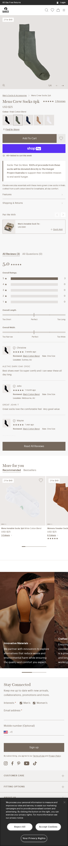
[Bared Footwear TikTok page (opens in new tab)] (35, 763)
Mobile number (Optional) (19, 726)
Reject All (19, 827)
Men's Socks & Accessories (15, 96)
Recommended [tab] (12, 470)
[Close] (64, 802)
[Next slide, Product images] (62, 85)
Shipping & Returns (13, 203)
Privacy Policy (55, 756)
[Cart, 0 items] (58, 10)
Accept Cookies (48, 827)
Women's (42, 703)
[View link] (27, 620)
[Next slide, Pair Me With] (63, 214)
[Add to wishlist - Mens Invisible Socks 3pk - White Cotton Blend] (40, 480)
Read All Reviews (34, 446)
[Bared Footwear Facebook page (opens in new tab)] (12, 763)
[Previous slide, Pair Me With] (57, 214)
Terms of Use (39, 756)
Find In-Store (12, 130)
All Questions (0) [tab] (32, 254)
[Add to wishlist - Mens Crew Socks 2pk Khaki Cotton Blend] (61, 138)
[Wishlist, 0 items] (52, 10)
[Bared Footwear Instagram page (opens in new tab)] (6, 763)
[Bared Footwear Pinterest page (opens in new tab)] (18, 763)
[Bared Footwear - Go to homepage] (6, 10)
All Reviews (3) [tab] (11, 254)
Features (7, 194)
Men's (26, 703)
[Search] (46, 10)
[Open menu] (63, 10)
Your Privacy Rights (34, 838)
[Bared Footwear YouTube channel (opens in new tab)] (26, 763)
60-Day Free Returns (12, 2)
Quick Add (58, 229)
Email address (13, 710)
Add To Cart (29, 138)
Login (62, 2)
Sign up (34, 747)
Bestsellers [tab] (29, 470)
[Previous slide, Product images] (57, 85)
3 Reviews (60, 101)
